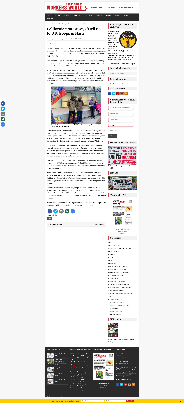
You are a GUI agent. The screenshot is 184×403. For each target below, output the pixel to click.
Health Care (112, 263)
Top (109, 296)
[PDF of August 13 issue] (50, 377)
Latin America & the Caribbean (118, 272)
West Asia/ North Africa (116, 302)
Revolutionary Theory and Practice (120, 287)
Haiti (49, 218)
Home (49, 15)
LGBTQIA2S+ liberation (116, 275)
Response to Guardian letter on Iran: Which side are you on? (61, 362)
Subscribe (78, 15)
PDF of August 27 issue (60, 354)
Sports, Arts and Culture (116, 290)
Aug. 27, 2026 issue (122, 229)
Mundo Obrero (113, 278)
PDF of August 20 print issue (60, 368)
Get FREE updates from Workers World (65, 401)
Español (67, 15)
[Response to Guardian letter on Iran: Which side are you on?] (50, 363)
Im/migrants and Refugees (117, 269)
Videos (125, 15)
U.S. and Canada (113, 299)
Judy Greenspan (56, 39)
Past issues (122, 233)
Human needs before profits (117, 266)
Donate (50, 19)
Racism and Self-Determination (118, 284)
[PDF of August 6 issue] (50, 383)
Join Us (89, 15)
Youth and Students (115, 314)
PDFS (117, 15)
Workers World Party (115, 311)
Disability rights (113, 251)
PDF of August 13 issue (60, 374)
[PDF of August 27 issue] (50, 357)
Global (110, 260)
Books (108, 15)
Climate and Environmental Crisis (119, 248)
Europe (110, 257)
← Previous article (55, 224)
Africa (110, 242)
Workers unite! (113, 308)
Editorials (111, 254)
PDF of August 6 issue (60, 380)
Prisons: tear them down (116, 281)
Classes (99, 15)
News (57, 15)
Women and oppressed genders (118, 305)
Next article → (100, 224)
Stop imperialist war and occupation (120, 293)
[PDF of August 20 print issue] (50, 371)
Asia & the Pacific (114, 245)
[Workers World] (92, 7)
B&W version (122, 231)
